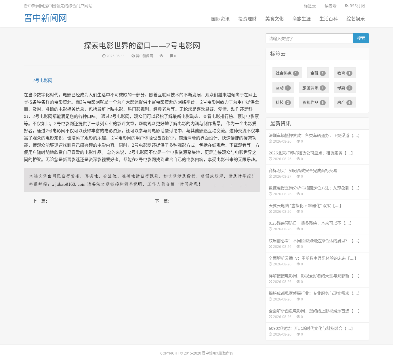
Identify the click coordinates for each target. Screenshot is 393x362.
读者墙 (331, 5)
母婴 (343, 87)
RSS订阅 (356, 5)
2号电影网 (42, 80)
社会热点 (286, 73)
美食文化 (274, 19)
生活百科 (328, 19)
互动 (282, 87)
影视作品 (313, 102)
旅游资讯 (313, 87)
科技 (282, 102)
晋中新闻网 (45, 18)
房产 (343, 102)
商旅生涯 (301, 19)
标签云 (310, 5)
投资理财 (247, 19)
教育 (343, 73)
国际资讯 (220, 19)
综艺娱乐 (355, 19)
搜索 (361, 38)
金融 (317, 73)
